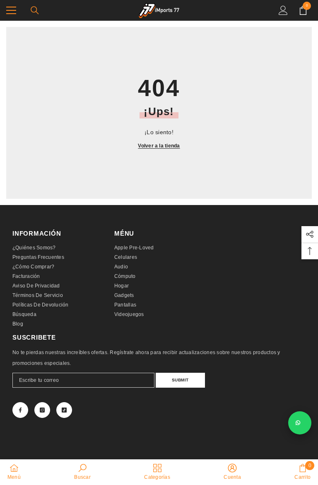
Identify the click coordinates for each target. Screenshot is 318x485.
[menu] (11, 10)
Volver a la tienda (159, 146)
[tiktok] (64, 410)
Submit (180, 380)
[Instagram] (42, 410)
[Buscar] (35, 10)
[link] (82, 472)
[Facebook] (20, 410)
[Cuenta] (283, 10)
